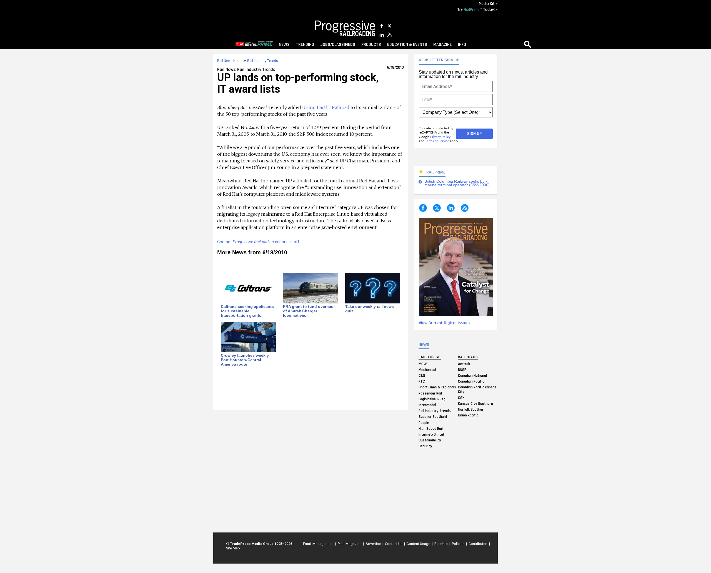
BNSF (462, 369)
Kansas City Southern (475, 403)
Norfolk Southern (471, 409)
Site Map (233, 548)
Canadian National (472, 375)
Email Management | (318, 544)
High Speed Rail (431, 428)
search (527, 44)
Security (425, 446)
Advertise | (373, 544)
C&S (422, 375)
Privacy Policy (440, 137)
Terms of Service (437, 141)
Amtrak (464, 363)
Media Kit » (488, 4)
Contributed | (478, 544)
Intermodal (427, 404)
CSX (461, 397)
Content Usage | (419, 544)
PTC (422, 381)
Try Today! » (477, 9)
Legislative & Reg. (432, 398)
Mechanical (427, 369)
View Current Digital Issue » (444, 323)
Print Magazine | (350, 544)
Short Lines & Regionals (437, 387)
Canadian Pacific (471, 381)
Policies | (458, 544)
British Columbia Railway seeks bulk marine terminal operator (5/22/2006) (457, 183)
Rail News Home (229, 61)
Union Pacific (468, 415)
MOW (423, 363)
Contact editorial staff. (258, 242)
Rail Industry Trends (435, 410)
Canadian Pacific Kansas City (477, 389)
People (424, 422)
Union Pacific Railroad (325, 107)
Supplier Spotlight (433, 416)
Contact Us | (394, 544)
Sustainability (430, 440)
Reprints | (441, 544)
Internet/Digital (431, 434)
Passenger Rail (430, 393)
